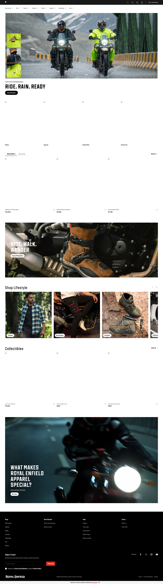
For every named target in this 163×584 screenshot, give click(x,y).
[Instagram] (151, 554)
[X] (146, 554)
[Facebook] (141, 554)
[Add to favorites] (54, 404)
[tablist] (81, 153)
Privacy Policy (37, 568)
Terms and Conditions (20, 568)
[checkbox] (6, 568)
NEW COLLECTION (107, 93)
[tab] (11, 154)
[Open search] (128, 2)
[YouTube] (157, 554)
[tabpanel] (81, 186)
